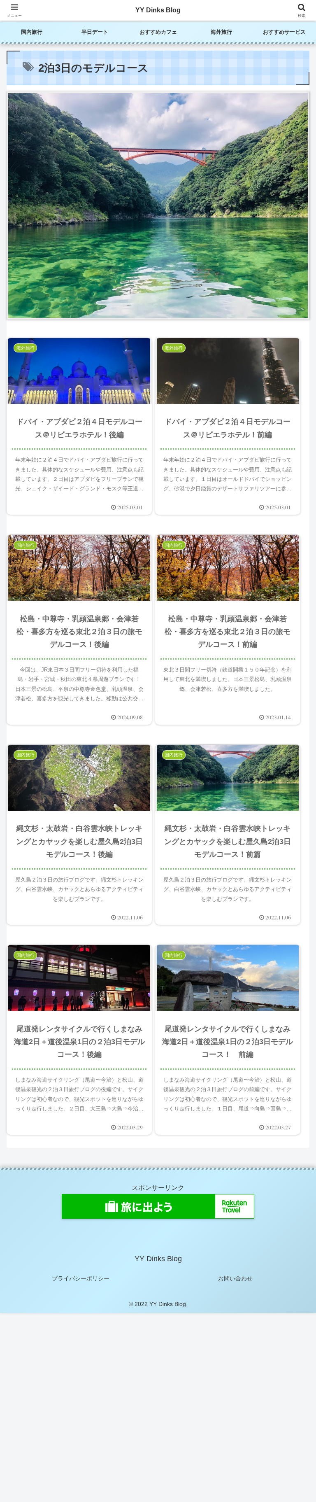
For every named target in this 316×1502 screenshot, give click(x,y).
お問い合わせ (235, 1278)
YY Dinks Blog (158, 10)
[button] (292, 1171)
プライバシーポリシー (80, 1278)
